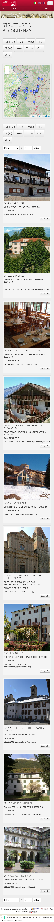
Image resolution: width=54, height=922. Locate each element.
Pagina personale (9, 9)
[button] (15, 97)
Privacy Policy (6, 920)
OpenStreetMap (44, 116)
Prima (6, 148)
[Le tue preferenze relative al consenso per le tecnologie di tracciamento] (4, 917)
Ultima (36, 148)
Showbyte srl (47, 918)
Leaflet (33, 116)
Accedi (48, 9)
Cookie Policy (17, 920)
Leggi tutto (45, 219)
